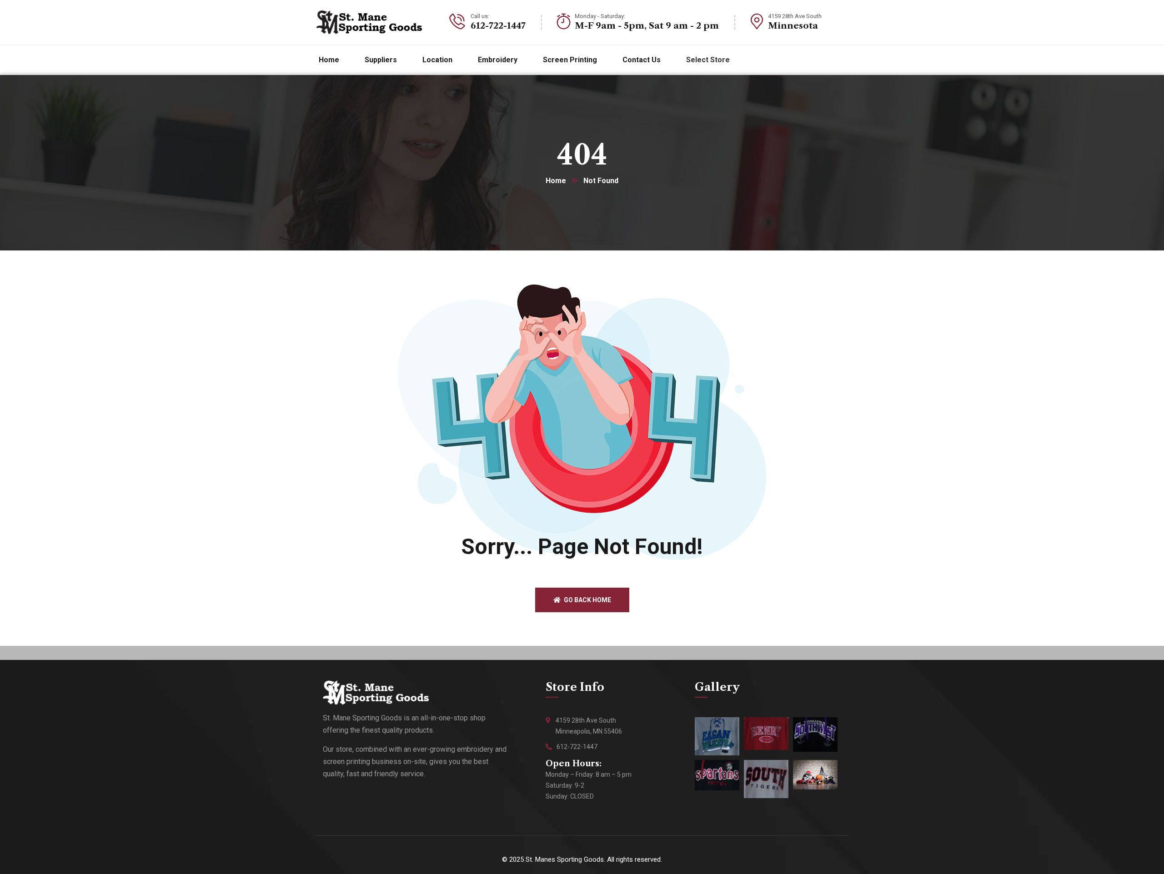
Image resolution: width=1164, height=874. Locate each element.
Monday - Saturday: (600, 16)
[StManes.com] (369, 22)
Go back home (586, 600)
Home (556, 180)
